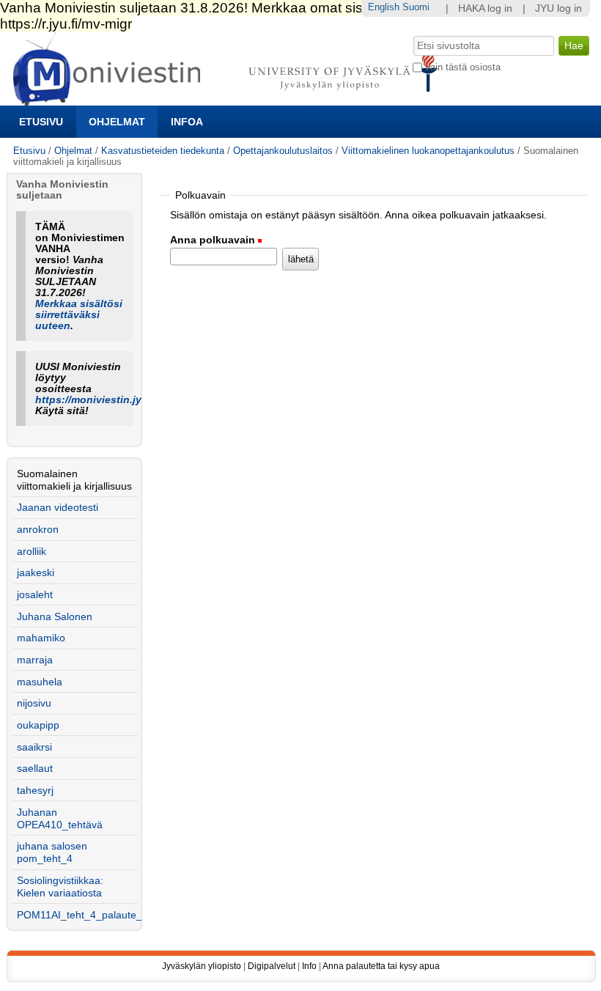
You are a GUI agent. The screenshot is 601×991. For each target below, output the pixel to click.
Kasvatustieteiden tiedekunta (162, 150)
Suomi (415, 6)
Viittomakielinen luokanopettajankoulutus (428, 150)
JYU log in (558, 8)
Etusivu (41, 122)
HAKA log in (485, 8)
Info (309, 966)
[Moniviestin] (229, 99)
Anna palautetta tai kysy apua (381, 966)
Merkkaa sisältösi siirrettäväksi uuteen (78, 314)
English (383, 6)
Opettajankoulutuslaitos (283, 150)
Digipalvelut (271, 966)
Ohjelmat (117, 122)
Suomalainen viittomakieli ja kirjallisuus (74, 480)
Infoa (187, 122)
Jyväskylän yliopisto (201, 966)
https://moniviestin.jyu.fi (96, 399)
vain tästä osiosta (463, 67)
